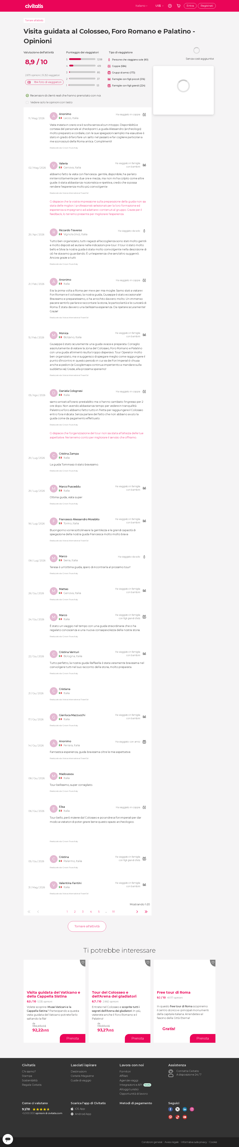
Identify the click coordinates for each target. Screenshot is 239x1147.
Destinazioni (78, 1071)
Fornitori (125, 1071)
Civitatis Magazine (82, 1075)
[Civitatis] (34, 6)
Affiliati (124, 1075)
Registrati (207, 5)
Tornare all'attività (34, 20)
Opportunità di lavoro (134, 1093)
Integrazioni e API (131, 1084)
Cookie (213, 1142)
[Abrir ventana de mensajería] (8, 1139)
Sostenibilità (30, 1080)
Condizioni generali (152, 1142)
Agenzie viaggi (129, 1080)
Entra (190, 5)
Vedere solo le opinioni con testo (51, 102)
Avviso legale (172, 1142)
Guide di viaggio (81, 1080)
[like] (82, 963)
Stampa (27, 1075)
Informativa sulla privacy (194, 1142)
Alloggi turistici (129, 1089)
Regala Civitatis (31, 1084)
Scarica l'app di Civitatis (88, 1103)
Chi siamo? (29, 1071)
